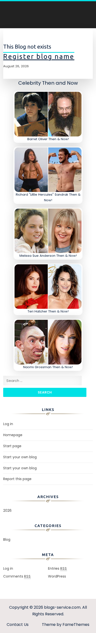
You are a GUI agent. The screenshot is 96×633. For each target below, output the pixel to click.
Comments (17, 576)
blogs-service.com (62, 607)
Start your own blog (20, 457)
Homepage (12, 434)
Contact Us (18, 624)
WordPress (57, 576)
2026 (7, 510)
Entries (57, 568)
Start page (12, 446)
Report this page (17, 478)
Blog (6, 539)
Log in (8, 423)
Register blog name (38, 56)
